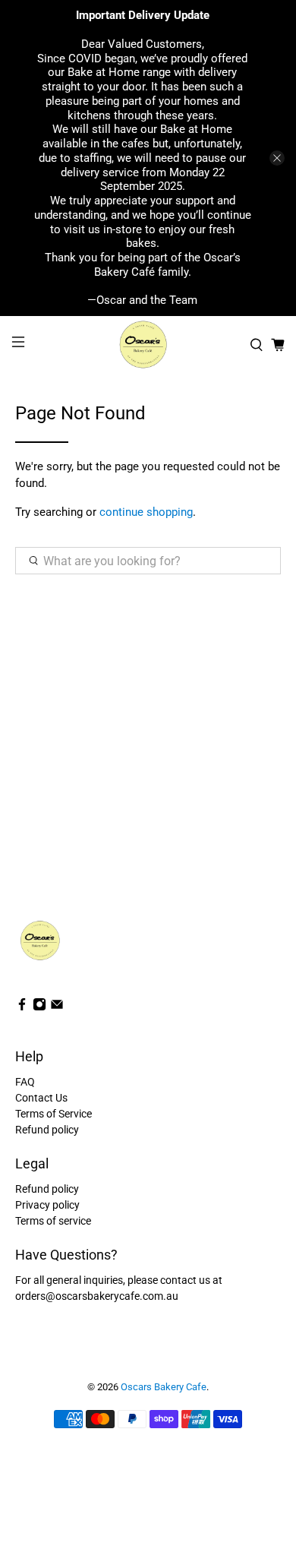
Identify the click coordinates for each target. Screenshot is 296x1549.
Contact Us (41, 1098)
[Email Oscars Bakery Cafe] (57, 1007)
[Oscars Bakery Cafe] (148, 344)
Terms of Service (53, 1114)
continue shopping (146, 512)
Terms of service (53, 1221)
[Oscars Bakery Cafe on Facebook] (22, 1007)
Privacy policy (47, 1205)
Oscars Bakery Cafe (163, 1387)
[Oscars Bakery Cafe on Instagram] (39, 1007)
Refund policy (47, 1130)
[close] (277, 158)
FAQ (25, 1082)
